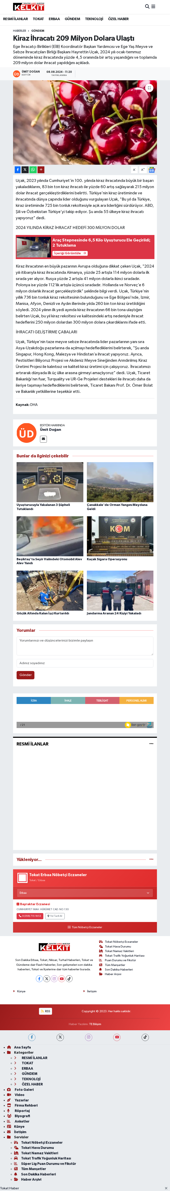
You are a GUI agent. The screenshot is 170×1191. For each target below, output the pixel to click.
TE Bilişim (95, 1024)
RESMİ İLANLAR (15, 19)
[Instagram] (54, 978)
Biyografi (22, 1116)
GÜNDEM (72, 19)
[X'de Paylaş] (25, 169)
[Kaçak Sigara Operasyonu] (120, 536)
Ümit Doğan (50, 430)
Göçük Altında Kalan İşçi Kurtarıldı (43, 613)
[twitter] (60, 1037)
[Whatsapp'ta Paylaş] (33, 169)
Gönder (25, 675)
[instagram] (88, 1037)
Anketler (21, 1121)
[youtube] (116, 1037)
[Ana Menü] (153, 7)
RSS (47, 1011)
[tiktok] (145, 1037)
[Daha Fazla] (41, 169)
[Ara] (147, 7)
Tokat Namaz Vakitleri (119, 951)
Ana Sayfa (22, 1047)
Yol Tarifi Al (56, 916)
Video (19, 1095)
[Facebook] (39, 978)
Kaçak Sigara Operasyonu (107, 559)
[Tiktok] (69, 978)
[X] (46, 978)
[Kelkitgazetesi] (28, 7)
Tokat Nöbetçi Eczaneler (121, 941)
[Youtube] (61, 978)
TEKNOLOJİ (94, 19)
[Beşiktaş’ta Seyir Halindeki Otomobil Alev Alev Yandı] (50, 536)
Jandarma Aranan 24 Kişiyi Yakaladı (114, 613)
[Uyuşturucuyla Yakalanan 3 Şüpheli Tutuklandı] (50, 482)
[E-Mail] (43, 439)
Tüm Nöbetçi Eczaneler (87, 927)
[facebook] (31, 1037)
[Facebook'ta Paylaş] (18, 169)
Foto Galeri (24, 1089)
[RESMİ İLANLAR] (151, 744)
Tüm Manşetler (115, 965)
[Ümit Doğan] (26, 433)
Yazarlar (21, 1100)
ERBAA (54, 19)
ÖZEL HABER (118, 19)
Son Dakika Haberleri (119, 969)
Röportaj (22, 1111)
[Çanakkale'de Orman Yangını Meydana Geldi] (120, 482)
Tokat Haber (9, 1188)
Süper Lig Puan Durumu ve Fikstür (48, 1163)
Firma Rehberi (26, 1105)
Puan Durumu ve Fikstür (120, 960)
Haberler (19, 30)
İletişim (92, 991)
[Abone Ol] (151, 170)
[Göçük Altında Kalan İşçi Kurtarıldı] (50, 590)
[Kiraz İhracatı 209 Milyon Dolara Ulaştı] (85, 122)
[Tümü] (151, 859)
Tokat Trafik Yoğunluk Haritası (124, 955)
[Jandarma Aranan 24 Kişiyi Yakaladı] (120, 590)
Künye (21, 991)
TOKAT (38, 19)
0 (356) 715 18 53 (31, 916)
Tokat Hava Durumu (118, 946)
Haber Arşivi (113, 974)
